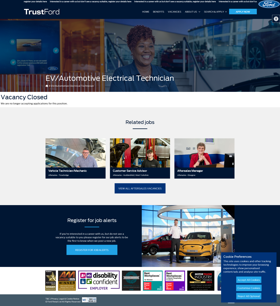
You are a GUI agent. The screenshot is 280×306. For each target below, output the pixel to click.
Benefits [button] (158, 11)
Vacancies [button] (174, 11)
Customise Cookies (249, 288)
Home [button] (145, 11)
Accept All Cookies (249, 280)
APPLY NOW (243, 11)
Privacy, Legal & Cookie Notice (65, 298)
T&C (48, 298)
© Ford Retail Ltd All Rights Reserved (63, 301)
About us (191, 11)
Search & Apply (214, 11)
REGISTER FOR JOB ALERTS (91, 250)
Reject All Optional (249, 296)
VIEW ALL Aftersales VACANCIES (140, 188)
